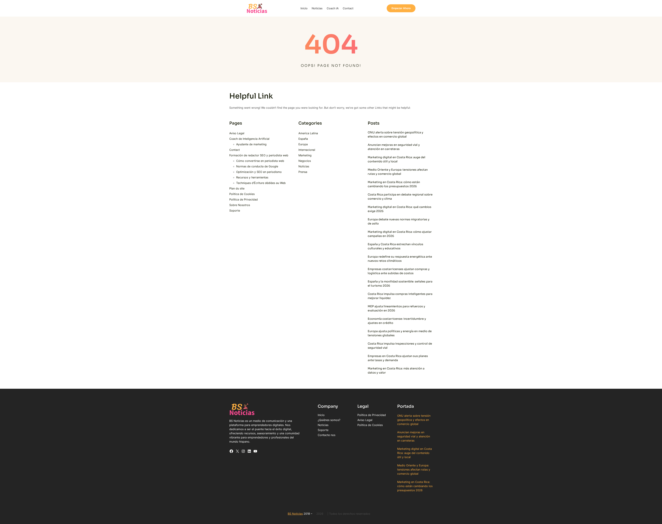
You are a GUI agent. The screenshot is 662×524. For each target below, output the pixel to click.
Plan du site (236, 188)
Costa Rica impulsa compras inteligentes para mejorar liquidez (400, 296)
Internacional (306, 149)
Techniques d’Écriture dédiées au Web (261, 183)
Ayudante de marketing (251, 144)
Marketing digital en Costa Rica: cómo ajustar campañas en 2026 (400, 234)
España (303, 138)
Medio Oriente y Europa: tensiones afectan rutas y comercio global (398, 172)
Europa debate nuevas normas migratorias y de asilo (398, 221)
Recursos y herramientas (252, 177)
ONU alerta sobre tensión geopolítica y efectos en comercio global (395, 134)
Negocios (304, 161)
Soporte (234, 210)
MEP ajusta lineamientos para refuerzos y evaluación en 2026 (396, 308)
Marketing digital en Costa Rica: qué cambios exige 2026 (399, 209)
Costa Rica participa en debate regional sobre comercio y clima (400, 196)
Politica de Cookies (242, 194)
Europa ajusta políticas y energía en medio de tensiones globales (400, 333)
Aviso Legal (236, 133)
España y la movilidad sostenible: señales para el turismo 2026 (400, 283)
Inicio (321, 415)
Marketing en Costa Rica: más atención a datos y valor (396, 370)
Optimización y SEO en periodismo (259, 172)
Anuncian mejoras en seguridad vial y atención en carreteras (394, 147)
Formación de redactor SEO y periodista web (258, 155)
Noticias (303, 166)
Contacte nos (326, 435)
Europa (303, 144)
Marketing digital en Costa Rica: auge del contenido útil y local (396, 159)
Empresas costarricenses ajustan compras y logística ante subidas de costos (399, 271)
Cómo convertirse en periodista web (260, 161)
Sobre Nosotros (239, 205)
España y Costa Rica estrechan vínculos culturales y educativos (395, 246)
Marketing (305, 155)
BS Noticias (295, 513)
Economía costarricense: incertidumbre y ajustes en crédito (397, 321)
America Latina (308, 133)
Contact (234, 149)
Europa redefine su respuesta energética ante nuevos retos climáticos (400, 259)
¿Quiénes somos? (329, 420)
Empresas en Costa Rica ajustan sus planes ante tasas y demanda (398, 358)
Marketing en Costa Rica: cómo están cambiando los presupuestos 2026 (394, 184)
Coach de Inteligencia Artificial (249, 138)
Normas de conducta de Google (257, 166)
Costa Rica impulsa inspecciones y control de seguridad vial (400, 346)
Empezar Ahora (401, 8)
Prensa (302, 172)
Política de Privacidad (243, 199)
